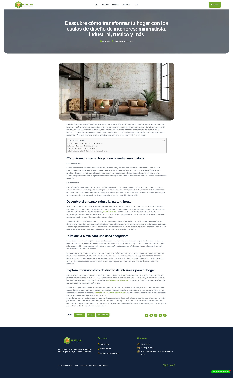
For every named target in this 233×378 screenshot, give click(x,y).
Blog (136, 5)
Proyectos (126, 5)
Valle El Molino (105, 349)
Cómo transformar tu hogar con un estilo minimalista (85, 143)
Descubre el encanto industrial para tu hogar (83, 146)
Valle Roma (104, 344)
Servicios (115, 5)
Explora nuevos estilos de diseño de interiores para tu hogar (88, 151)
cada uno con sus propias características (110, 293)
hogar (90, 315)
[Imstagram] (164, 365)
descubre (79, 315)
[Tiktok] (173, 365)
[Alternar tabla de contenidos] (163, 140)
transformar (103, 315)
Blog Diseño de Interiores (124, 41)
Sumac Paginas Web (99, 365)
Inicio (96, 5)
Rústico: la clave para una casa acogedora (82, 148)
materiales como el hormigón (117, 280)
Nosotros (105, 5)
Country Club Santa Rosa (109, 353)
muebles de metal (109, 212)
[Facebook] (169, 365)
